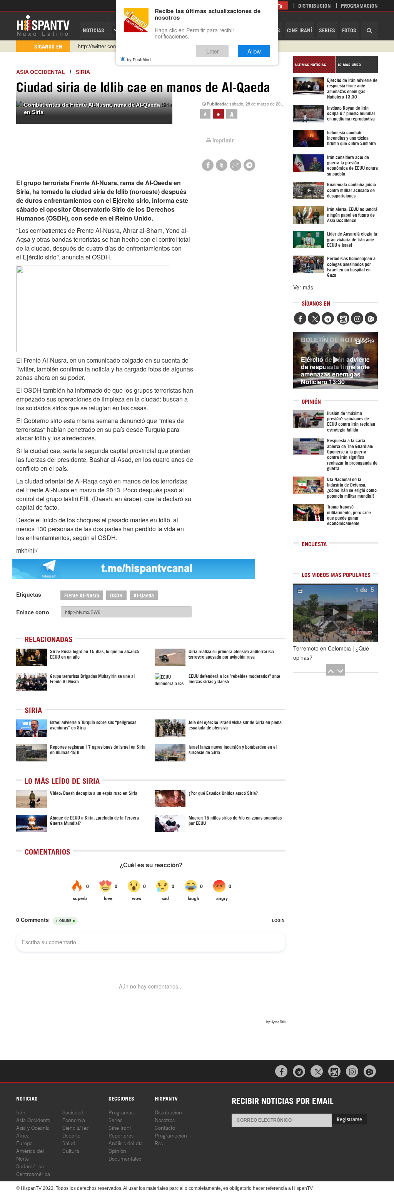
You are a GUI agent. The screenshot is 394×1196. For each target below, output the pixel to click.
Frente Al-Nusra (81, 595)
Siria (83, 72)
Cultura (70, 1150)
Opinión (117, 1150)
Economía (73, 1119)
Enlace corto (32, 612)
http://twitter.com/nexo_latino (112, 46)
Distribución (314, 5)
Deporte (71, 1135)
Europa (24, 1142)
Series (327, 29)
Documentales (125, 1158)
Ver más (303, 287)
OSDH (116, 595)
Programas (121, 1112)
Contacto (165, 1127)
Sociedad (72, 1112)
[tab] (314, 64)
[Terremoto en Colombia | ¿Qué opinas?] (335, 613)
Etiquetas (28, 594)
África (23, 1135)
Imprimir (223, 140)
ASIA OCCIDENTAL (40, 72)
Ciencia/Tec (75, 1127)
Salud (68, 1142)
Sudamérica (30, 1165)
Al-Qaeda (144, 595)
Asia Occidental (34, 1119)
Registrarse (349, 1118)
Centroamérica (33, 1173)
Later (212, 51)
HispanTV (43, 25)
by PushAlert (139, 59)
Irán (20, 1112)
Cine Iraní (299, 29)
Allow (254, 51)
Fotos (349, 29)
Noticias (93, 29)
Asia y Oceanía (33, 1127)
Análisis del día (126, 1142)
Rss (159, 1142)
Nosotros (165, 1119)
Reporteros (121, 1135)
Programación (359, 5)
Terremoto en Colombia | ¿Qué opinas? (331, 652)
